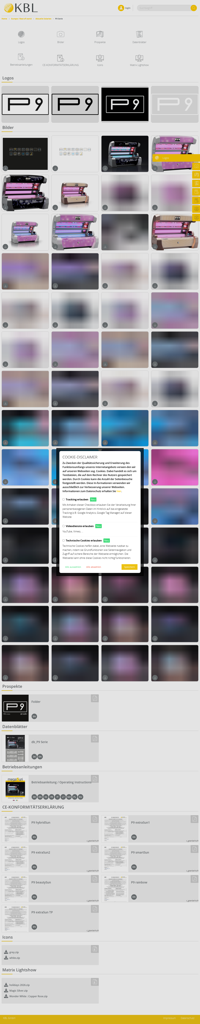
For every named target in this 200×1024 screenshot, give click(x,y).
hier (119, 491)
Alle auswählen (73, 566)
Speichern (129, 566)
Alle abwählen (93, 566)
